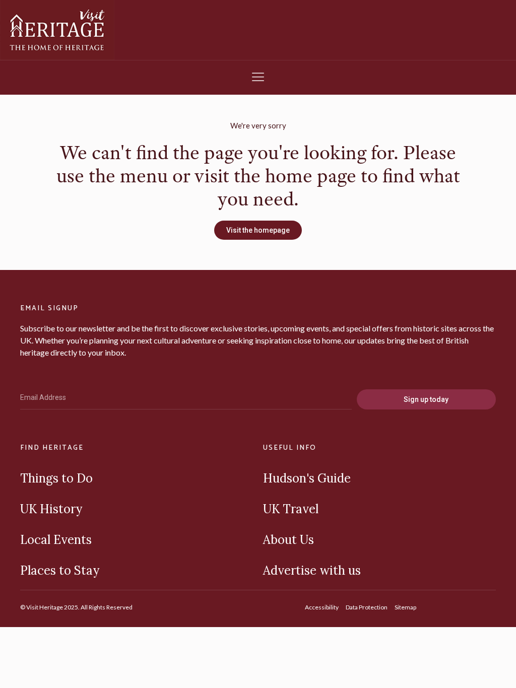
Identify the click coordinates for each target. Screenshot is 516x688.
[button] (258, 77)
